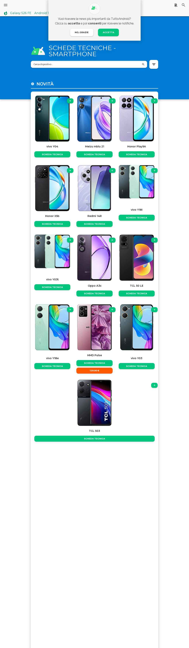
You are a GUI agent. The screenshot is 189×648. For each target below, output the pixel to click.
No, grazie (82, 32)
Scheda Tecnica (52, 154)
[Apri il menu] (5, 5)
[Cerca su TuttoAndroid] (183, 5)
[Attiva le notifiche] (175, 5)
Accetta (108, 32)
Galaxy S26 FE (20, 13)
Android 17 (42, 13)
